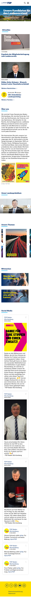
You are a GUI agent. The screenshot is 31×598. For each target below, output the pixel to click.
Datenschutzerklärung (15, 591)
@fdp (21, 535)
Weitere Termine (7, 100)
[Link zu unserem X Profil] (11, 585)
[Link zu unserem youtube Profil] (20, 585)
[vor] (28, 206)
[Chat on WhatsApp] (24, 585)
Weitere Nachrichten (8, 88)
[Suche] (25, 3)
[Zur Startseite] (6, 3)
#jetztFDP (13, 539)
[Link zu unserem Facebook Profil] (7, 585)
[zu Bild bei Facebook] (15, 337)
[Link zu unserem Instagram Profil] (15, 585)
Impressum (11, 593)
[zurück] (2, 206)
